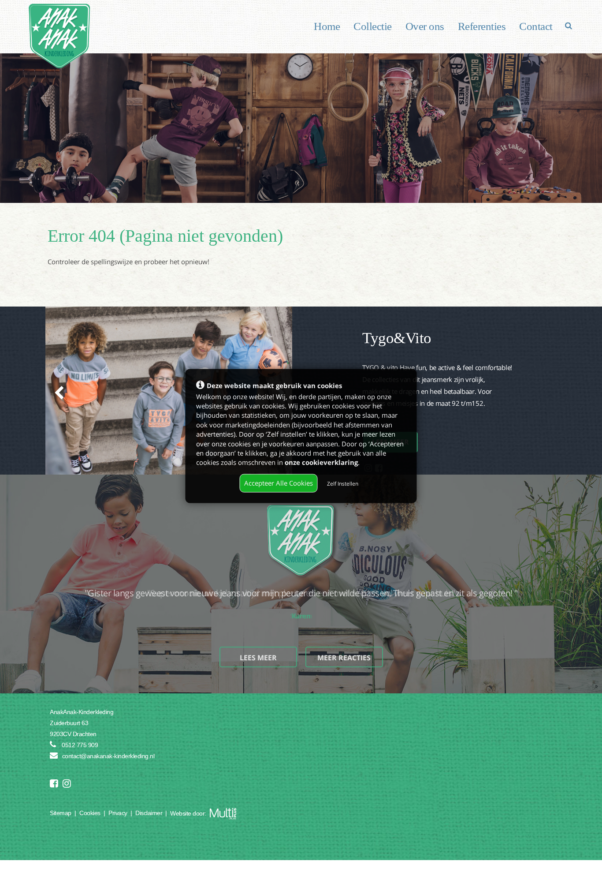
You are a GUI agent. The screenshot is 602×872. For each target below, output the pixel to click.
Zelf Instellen (342, 483)
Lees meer (258, 657)
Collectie (372, 26)
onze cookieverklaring (321, 462)
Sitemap (60, 812)
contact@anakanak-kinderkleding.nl (108, 756)
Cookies (89, 812)
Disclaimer (148, 812)
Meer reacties (344, 657)
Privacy (117, 812)
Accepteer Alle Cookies (278, 483)
